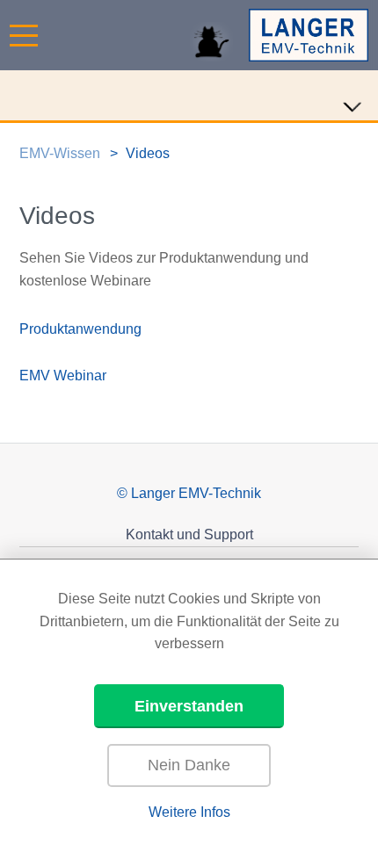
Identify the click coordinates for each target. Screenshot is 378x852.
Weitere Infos (189, 812)
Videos (148, 153)
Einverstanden (189, 706)
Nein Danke (189, 765)
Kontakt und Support (189, 534)
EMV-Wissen (59, 153)
